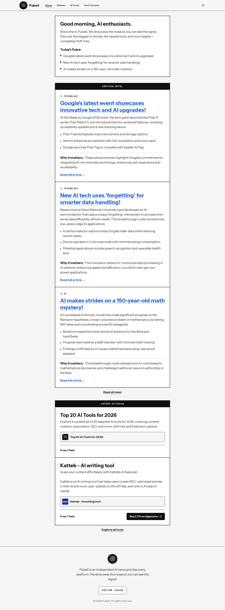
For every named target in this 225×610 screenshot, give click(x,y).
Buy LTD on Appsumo (144, 516)
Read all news (112, 392)
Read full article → (72, 174)
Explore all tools (113, 529)
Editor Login (112, 590)
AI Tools (74, 5)
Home (48, 5)
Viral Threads (91, 5)
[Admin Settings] (203, 5)
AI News (61, 5)
